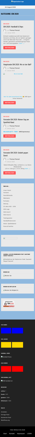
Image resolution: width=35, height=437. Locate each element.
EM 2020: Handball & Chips (13, 27)
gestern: (3, 397)
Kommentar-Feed (6, 417)
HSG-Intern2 (7, 214)
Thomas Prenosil (15, 30)
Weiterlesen (9, 48)
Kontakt (12, 433)
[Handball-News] (6, 357)
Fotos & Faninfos (8, 226)
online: (3, 391)
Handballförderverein (9, 221)
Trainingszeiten (7, 218)
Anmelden (4, 412)
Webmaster (6, 198)
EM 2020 (6, 24)
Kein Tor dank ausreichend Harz (13, 96)
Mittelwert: (4, 401)
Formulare (6, 201)
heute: (3, 394)
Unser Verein (7, 190)
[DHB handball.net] (7, 381)
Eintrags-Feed (5, 414)
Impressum (21, 433)
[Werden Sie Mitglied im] (10, 290)
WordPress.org (5, 420)
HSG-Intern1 (6, 212)
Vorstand (6, 192)
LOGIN (29, 433)
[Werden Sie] (7, 275)
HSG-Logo (6, 209)
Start (5, 433)
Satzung (5, 203)
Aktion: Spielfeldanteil (9, 223)
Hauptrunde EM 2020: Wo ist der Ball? (17, 64)
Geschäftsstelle (8, 195)
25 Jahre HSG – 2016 (9, 206)
